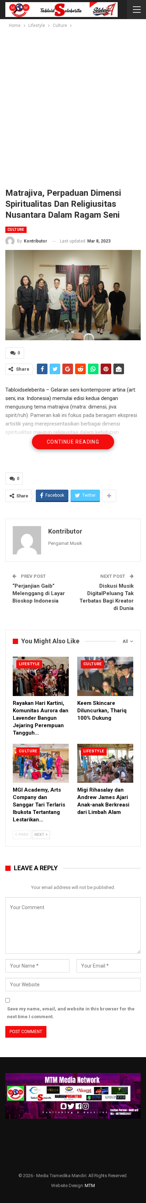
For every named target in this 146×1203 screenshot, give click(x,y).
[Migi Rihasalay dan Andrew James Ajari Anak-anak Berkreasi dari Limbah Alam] (105, 763)
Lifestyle (29, 664)
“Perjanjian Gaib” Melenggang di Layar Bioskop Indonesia (38, 593)
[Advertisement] (73, 106)
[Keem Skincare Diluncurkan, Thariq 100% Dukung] (105, 676)
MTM (90, 1185)
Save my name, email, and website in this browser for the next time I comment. (71, 1012)
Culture (15, 230)
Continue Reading (73, 442)
